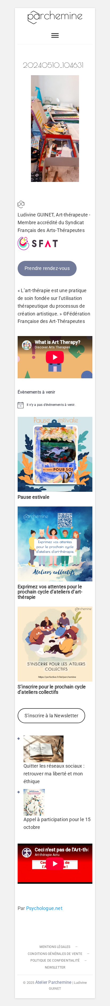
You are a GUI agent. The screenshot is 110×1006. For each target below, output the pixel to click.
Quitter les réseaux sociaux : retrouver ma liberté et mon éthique (53, 773)
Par (40, 908)
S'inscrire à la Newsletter (51, 715)
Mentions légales (55, 947)
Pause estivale (33, 497)
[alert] (55, 405)
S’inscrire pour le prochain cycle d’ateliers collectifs (52, 689)
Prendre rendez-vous (47, 268)
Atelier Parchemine (53, 982)
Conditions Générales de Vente (55, 954)
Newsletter (55, 967)
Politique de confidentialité (55, 960)
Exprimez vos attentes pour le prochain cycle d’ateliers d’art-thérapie (50, 592)
